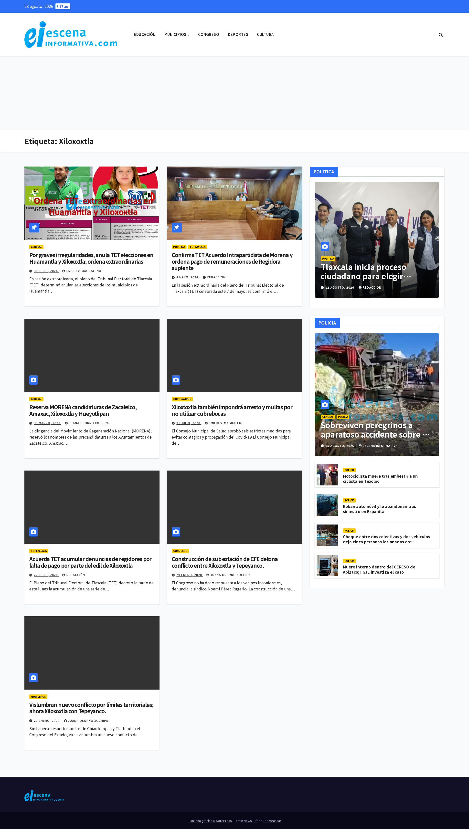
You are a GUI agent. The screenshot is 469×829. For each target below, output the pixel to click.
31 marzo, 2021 (47, 423)
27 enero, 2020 (47, 720)
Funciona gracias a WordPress (210, 820)
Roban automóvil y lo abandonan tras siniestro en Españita (379, 509)
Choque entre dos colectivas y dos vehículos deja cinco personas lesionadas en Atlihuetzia (386, 542)
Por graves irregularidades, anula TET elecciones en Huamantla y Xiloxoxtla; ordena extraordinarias (91, 258)
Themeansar (272, 820)
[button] (441, 35)
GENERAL (36, 247)
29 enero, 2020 (189, 575)
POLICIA (343, 417)
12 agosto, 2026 (340, 287)
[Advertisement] (234, 93)
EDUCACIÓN (145, 34)
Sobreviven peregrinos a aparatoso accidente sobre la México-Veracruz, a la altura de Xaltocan (375, 439)
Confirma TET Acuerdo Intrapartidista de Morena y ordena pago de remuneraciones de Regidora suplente (232, 261)
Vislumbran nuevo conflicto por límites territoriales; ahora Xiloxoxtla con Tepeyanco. (91, 708)
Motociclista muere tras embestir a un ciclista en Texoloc (380, 478)
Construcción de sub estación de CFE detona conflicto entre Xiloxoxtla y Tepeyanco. (225, 562)
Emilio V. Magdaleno (83, 271)
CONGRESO (208, 34)
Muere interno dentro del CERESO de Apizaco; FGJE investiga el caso (379, 569)
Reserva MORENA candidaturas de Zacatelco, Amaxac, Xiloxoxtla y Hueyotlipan (83, 410)
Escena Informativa (380, 445)
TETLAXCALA (197, 247)
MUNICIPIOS (175, 34)
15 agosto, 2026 (340, 445)
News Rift (251, 820)
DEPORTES (238, 34)
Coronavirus (182, 399)
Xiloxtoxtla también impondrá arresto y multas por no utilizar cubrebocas (232, 410)
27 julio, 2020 (46, 575)
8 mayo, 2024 (187, 277)
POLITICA (179, 247)
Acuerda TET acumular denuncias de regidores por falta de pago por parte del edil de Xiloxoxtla (90, 562)
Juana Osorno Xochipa (89, 423)
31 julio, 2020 (188, 423)
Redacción (216, 277)
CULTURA (265, 34)
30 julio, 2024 (46, 271)
